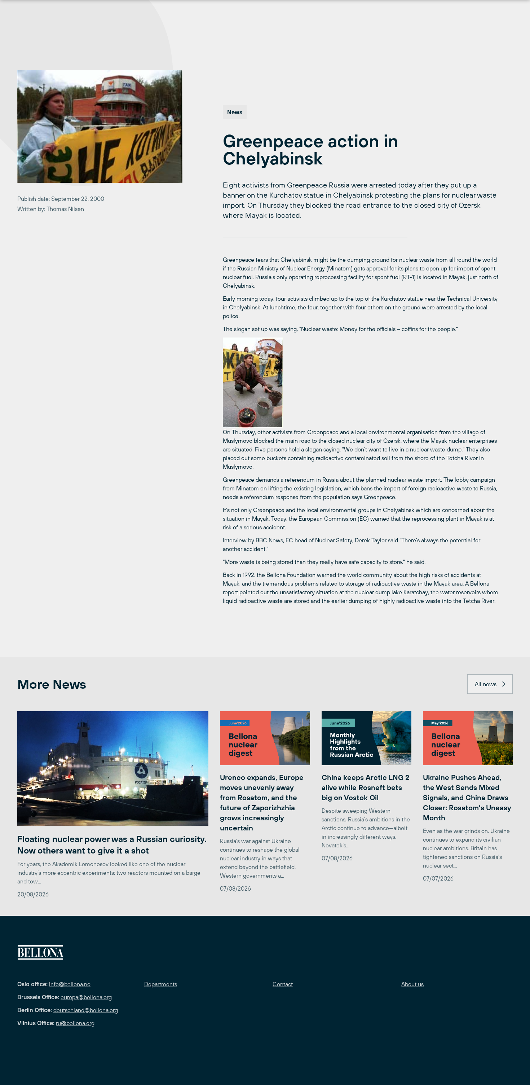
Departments (160, 984)
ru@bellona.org (75, 1023)
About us (412, 984)
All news (485, 684)
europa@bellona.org (86, 997)
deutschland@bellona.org (85, 1010)
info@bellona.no (69, 984)
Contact (283, 984)
